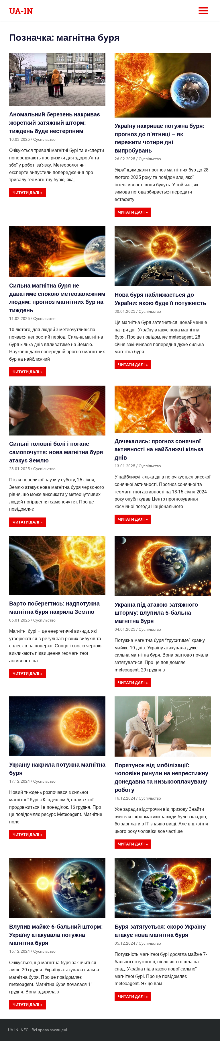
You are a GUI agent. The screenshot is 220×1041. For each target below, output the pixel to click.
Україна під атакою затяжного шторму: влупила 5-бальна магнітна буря (156, 612)
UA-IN (21, 10)
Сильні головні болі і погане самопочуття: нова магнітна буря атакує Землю (56, 452)
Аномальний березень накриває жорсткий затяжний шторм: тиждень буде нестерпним (54, 122)
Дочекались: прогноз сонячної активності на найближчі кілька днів (159, 449)
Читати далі (26, 192)
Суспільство (44, 139)
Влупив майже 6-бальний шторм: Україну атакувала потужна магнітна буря (56, 934)
